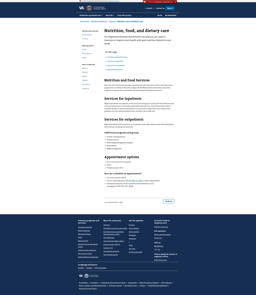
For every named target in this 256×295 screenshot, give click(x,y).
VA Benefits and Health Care (90, 15)
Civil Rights (94, 283)
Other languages (100, 268)
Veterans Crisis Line (161, 227)
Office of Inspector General (148, 283)
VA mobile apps (108, 238)
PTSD (80, 237)
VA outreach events (85, 254)
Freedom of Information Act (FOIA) (113, 283)
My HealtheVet (170, 15)
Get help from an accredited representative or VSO (113, 233)
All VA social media (135, 252)
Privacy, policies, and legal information (92, 285)
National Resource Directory (88, 257)
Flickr (131, 245)
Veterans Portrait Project (88, 288)
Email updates (134, 232)
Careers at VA (108, 248)
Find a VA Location (125, 15)
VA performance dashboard (158, 285)
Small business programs (87, 250)
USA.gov (143, 285)
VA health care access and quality (115, 228)
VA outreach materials (111, 251)
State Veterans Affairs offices (113, 241)
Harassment (132, 283)
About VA (109, 15)
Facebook (132, 235)
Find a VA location (160, 260)
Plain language (166, 283)
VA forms (106, 225)
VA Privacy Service (115, 285)
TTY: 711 (157, 250)
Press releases (134, 228)
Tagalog (89, 268)
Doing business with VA (111, 244)
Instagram (132, 238)
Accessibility (83, 283)
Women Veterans (84, 231)
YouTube (132, 249)
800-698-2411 (158, 246)
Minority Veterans (84, 234)
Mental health (83, 241)
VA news (132, 225)
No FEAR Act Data (130, 285)
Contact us (160, 8)
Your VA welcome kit (110, 255)
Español (81, 268)
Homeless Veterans (85, 227)
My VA (160, 15)
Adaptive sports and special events (88, 245)
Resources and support (162, 234)
